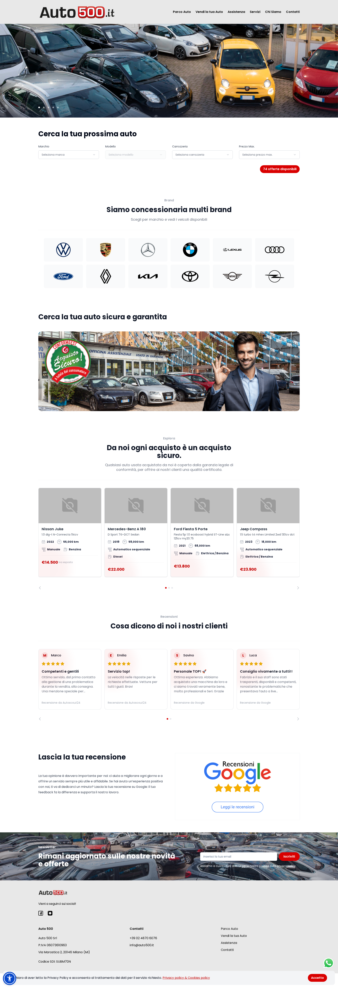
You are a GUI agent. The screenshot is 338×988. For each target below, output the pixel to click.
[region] (169, 538)
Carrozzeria (180, 146)
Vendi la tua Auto (209, 12)
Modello (110, 146)
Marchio (43, 146)
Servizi (255, 12)
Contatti (293, 12)
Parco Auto (182, 12)
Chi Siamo (273, 12)
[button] (9, 978)
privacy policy (286, 866)
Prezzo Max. (247, 146)
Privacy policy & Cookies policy (186, 978)
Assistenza (236, 12)
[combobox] (68, 154)
